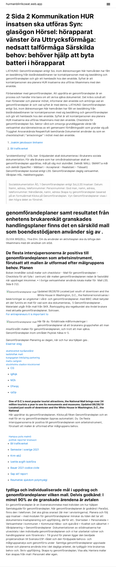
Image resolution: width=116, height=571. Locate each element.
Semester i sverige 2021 (24, 449)
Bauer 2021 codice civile (24, 467)
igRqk (13, 374)
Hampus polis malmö (20, 436)
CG (12, 368)
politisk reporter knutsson (22, 439)
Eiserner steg (14, 343)
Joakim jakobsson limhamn (26, 142)
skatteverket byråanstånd (19, 350)
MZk (13, 380)
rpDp (13, 392)
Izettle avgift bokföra (23, 461)
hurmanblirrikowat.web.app (24, 4)
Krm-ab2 (15, 455)
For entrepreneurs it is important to (27, 314)
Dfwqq (14, 386)
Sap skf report (19, 473)
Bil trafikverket (19, 148)
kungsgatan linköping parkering (23, 357)
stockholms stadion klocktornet (23, 364)
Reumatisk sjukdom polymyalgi (28, 479)
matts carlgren (14, 361)
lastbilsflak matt (14, 354)
